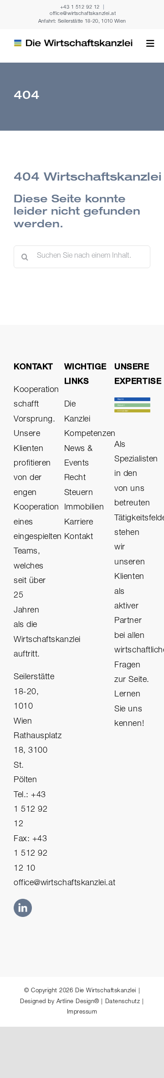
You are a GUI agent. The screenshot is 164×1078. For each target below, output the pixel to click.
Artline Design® (77, 1002)
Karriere (78, 523)
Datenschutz (122, 1002)
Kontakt (78, 537)
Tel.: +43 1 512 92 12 (30, 810)
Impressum (82, 1012)
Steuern (78, 493)
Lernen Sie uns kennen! (129, 709)
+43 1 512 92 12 (80, 7)
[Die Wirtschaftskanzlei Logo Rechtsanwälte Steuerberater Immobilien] (73, 43)
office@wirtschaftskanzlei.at (83, 13)
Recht (75, 478)
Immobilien (84, 508)
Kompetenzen (90, 434)
